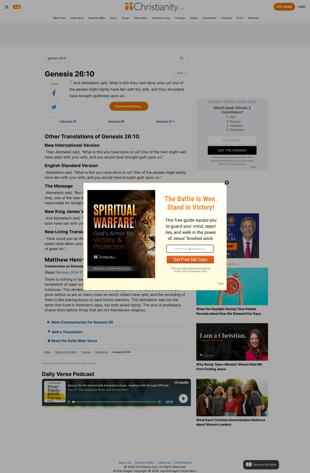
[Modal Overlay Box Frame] (155, 236)
